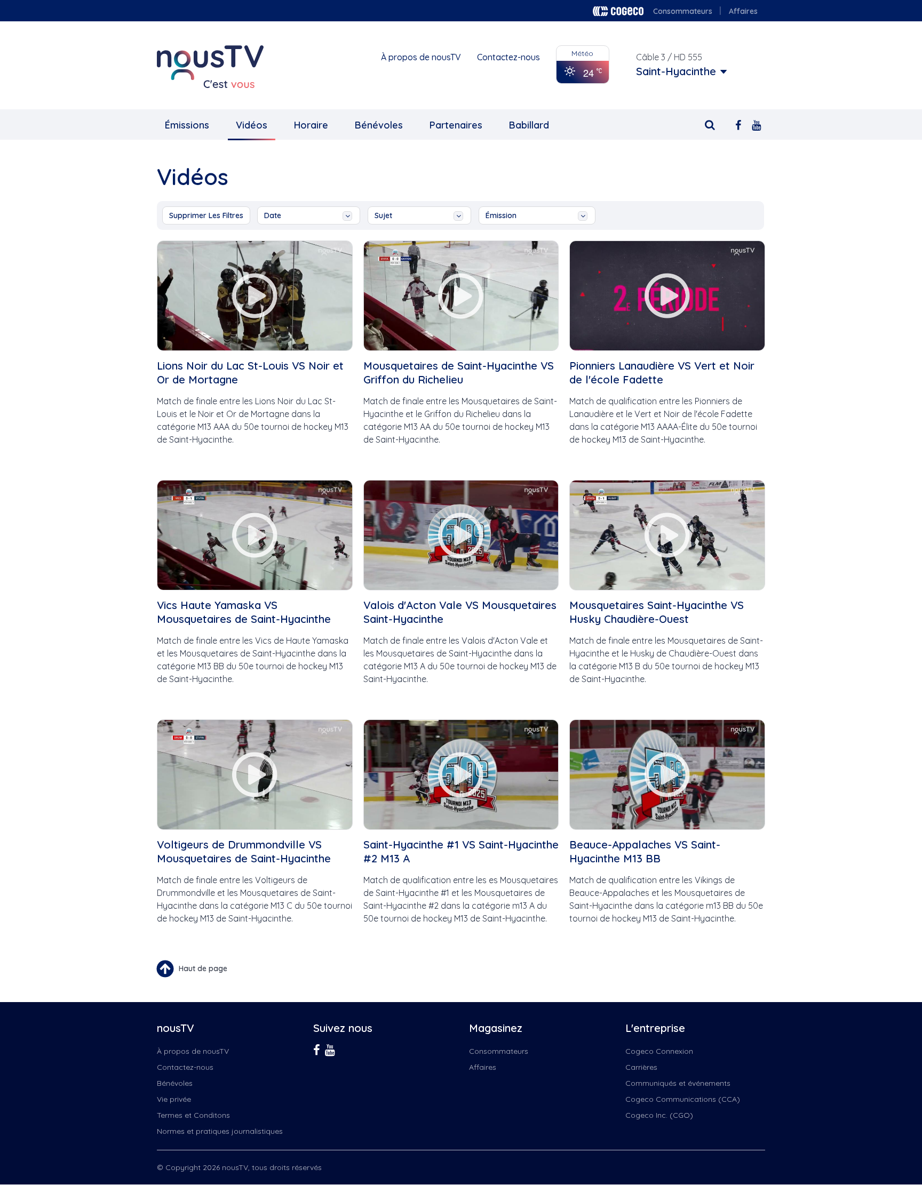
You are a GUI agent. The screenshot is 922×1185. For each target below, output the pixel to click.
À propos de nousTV (421, 57)
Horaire (311, 125)
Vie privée (174, 1099)
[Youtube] (756, 124)
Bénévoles (379, 125)
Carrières (641, 1067)
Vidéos (251, 125)
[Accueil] (210, 66)
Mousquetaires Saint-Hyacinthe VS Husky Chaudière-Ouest (656, 612)
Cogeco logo (618, 11)
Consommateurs (682, 11)
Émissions (187, 125)
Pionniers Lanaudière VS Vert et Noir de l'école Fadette (661, 372)
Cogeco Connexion (659, 1051)
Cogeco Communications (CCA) (682, 1099)
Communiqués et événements (677, 1083)
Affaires (743, 11)
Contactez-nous (508, 57)
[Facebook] (738, 124)
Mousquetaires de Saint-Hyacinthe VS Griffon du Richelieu (458, 372)
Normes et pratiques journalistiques (220, 1131)
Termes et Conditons (193, 1115)
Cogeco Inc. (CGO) (659, 1115)
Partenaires (456, 125)
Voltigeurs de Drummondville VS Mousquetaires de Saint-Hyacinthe (244, 851)
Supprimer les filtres (206, 215)
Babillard (529, 125)
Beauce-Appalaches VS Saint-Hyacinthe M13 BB (644, 851)
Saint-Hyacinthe (676, 71)
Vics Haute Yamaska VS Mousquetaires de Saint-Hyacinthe (244, 612)
